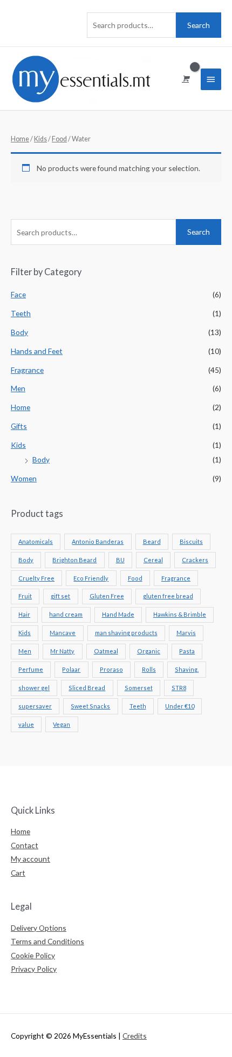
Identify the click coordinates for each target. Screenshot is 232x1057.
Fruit (25, 595)
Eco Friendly (90, 578)
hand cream (66, 614)
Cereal (153, 559)
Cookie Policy (33, 955)
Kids (18, 444)
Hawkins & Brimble (179, 614)
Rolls (149, 669)
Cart (18, 872)
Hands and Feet (37, 351)
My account (30, 858)
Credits (134, 1035)
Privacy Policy (34, 968)
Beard (152, 541)
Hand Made (118, 614)
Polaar (71, 669)
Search (198, 25)
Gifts (19, 426)
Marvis (186, 632)
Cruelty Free (36, 578)
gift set (60, 595)
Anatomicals (35, 541)
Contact (24, 845)
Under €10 (179, 706)
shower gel (34, 687)
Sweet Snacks (90, 706)
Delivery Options (38, 927)
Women (24, 478)
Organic (148, 650)
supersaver (35, 706)
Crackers (195, 559)
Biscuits (191, 541)
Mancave (63, 632)
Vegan (61, 724)
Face (18, 294)
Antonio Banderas (98, 541)
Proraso (111, 669)
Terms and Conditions (47, 941)
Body (19, 332)
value (26, 724)
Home (20, 407)
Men (18, 388)
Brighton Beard (74, 559)
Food (135, 578)
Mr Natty (62, 650)
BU (120, 559)
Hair (24, 614)
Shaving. (187, 669)
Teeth (21, 313)
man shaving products (126, 632)
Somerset (139, 687)
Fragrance (27, 369)
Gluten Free (107, 595)
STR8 (179, 687)
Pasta (187, 650)
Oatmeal (106, 650)
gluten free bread (168, 595)
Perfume (30, 669)
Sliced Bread (87, 687)
